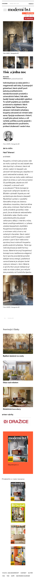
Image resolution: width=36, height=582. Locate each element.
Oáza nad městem (10, 383)
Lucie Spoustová (17, 78)
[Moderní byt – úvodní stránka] (19, 11)
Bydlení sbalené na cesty (13, 356)
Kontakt (23, 573)
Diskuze (9, 318)
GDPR (12, 576)
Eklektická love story (12, 409)
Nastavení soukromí (23, 576)
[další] (31, 62)
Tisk (8, 576)
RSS (3, 576)
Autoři (30, 573)
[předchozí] (4, 62)
